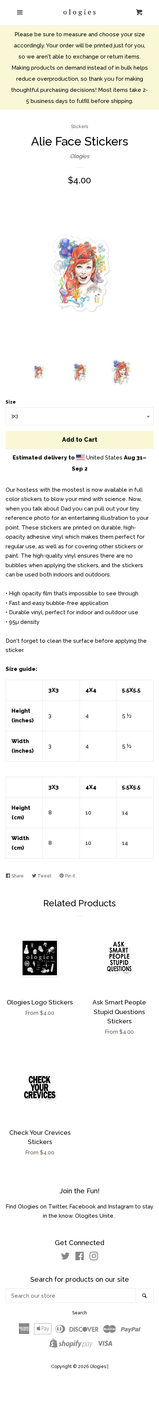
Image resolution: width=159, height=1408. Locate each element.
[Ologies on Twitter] (65, 1257)
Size (11, 402)
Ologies (79, 156)
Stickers (79, 126)
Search (79, 1312)
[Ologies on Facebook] (79, 1257)
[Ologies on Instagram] (93, 1257)
